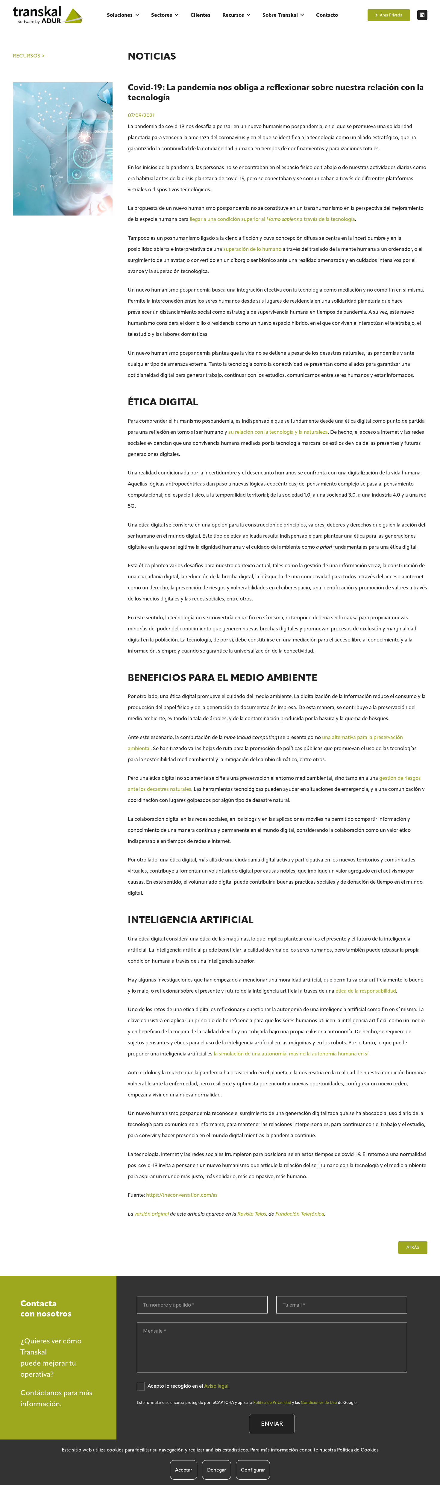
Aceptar (183, 1470)
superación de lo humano (252, 249)
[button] (137, 15)
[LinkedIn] (422, 15)
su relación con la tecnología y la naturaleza (278, 432)
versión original (151, 1214)
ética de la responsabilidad (366, 991)
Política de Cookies (358, 1450)
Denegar (216, 1470)
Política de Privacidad (272, 1402)
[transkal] (49, 15)
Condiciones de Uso (319, 1402)
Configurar (253, 1470)
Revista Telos (251, 1214)
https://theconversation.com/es (182, 1195)
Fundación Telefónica (299, 1214)
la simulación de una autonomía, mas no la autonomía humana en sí (291, 1054)
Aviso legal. (217, 1386)
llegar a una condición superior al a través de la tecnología (272, 219)
